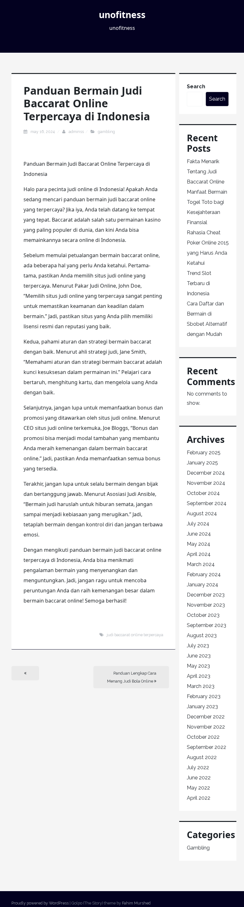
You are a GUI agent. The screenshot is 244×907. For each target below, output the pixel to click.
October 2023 (203, 615)
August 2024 (202, 513)
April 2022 (198, 798)
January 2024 (202, 585)
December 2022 (206, 717)
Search (196, 86)
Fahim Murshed (136, 903)
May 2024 (198, 544)
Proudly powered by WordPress (40, 903)
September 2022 (206, 747)
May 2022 (198, 788)
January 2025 (202, 463)
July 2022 (198, 767)
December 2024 (206, 473)
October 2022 (203, 737)
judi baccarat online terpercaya (135, 634)
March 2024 (201, 564)
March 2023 (200, 686)
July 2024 (198, 524)
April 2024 (199, 554)
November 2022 (206, 727)
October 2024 (203, 493)
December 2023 (206, 595)
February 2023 (203, 696)
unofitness (122, 15)
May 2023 (198, 666)
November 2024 (206, 483)
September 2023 (206, 625)
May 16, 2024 (43, 131)
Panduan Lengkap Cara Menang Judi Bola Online (131, 677)
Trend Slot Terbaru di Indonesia (199, 283)
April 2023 (198, 676)
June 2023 (199, 656)
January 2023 (202, 707)
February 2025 (203, 453)
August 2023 (202, 635)
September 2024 (207, 503)
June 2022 (199, 778)
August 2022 (202, 757)
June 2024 (199, 534)
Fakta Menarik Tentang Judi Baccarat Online (205, 171)
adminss (76, 131)
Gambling (106, 131)
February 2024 (204, 574)
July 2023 (198, 646)
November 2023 (206, 605)
